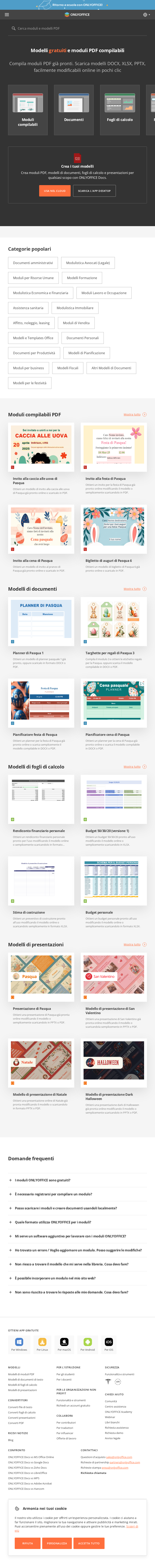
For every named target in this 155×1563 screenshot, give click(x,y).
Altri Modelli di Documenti (111, 368)
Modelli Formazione (82, 278)
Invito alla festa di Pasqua (106, 479)
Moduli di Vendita (76, 323)
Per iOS (109, 1349)
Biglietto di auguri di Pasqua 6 (109, 561)
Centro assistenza (115, 1406)
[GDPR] (118, 1382)
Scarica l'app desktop (94, 191)
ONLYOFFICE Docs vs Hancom (26, 1489)
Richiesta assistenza (117, 1427)
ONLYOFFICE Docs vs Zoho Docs (27, 1467)
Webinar (110, 1417)
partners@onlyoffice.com (125, 1462)
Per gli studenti (65, 1374)
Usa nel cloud (55, 191)
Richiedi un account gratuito (73, 1405)
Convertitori (18, 1400)
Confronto (16, 1450)
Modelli (14, 1367)
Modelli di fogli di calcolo (22, 1385)
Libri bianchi (112, 1422)
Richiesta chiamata (93, 1473)
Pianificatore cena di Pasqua (108, 735)
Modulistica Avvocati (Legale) (88, 263)
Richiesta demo (114, 1433)
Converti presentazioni (21, 1417)
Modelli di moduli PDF (21, 1374)
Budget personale (99, 912)
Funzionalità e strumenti (71, 1400)
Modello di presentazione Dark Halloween (109, 1096)
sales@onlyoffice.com (119, 1457)
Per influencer (65, 1433)
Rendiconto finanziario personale (39, 831)
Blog (10, 1440)
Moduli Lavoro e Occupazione (104, 293)
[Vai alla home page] (77, 14)
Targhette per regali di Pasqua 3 (110, 653)
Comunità (111, 1401)
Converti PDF (16, 1423)
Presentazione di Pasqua (32, 1009)
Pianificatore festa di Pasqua (35, 735)
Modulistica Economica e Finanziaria (40, 293)
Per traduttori (65, 1428)
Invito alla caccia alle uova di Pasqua (35, 481)
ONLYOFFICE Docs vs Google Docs (28, 1462)
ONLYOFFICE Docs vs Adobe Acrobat (30, 1483)
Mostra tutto (132, 414)
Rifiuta (27, 1543)
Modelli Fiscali (67, 368)
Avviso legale (112, 1438)
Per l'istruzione (68, 1367)
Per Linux (42, 1349)
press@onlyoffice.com (115, 1467)
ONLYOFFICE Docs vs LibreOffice (27, 1473)
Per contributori (66, 1422)
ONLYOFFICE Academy (118, 1412)
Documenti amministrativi (33, 263)
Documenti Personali (83, 338)
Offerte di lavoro (66, 1438)
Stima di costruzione (29, 912)
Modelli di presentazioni (22, 1390)
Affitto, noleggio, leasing (31, 323)
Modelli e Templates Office (33, 338)
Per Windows (19, 1349)
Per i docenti (64, 1379)
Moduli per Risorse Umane (33, 278)
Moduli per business (28, 368)
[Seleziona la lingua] (146, 14)
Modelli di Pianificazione (86, 353)
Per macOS (64, 1349)
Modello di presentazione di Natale (40, 1094)
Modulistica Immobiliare (75, 308)
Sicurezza (112, 1367)
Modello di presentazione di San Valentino (110, 1011)
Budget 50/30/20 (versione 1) (107, 831)
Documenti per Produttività (34, 353)
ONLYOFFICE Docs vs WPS (23, 1478)
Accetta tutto (89, 1543)
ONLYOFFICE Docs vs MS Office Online (31, 1457)
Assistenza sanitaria (28, 308)
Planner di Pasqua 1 (28, 653)
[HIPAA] (108, 1382)
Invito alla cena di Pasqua (33, 561)
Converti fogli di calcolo (22, 1412)
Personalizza (57, 1543)
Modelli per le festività (29, 383)
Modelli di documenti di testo (25, 1379)
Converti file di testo (20, 1407)
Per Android (88, 1349)
